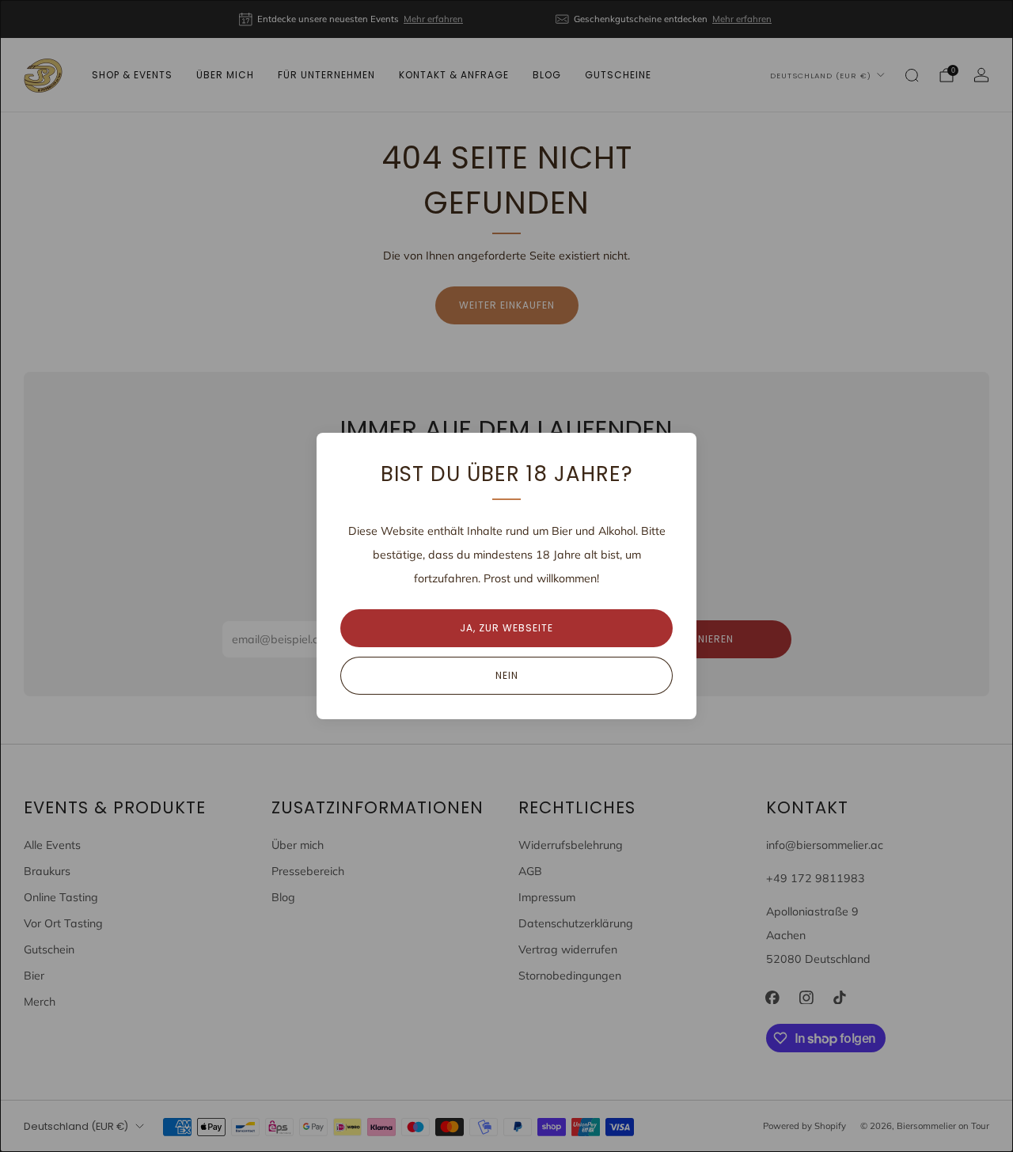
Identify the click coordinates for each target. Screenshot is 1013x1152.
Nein (506, 675)
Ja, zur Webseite (506, 628)
